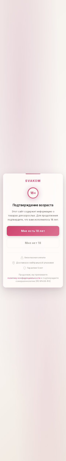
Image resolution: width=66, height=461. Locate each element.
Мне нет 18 (33, 243)
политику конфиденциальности (24, 278)
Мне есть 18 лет (33, 231)
